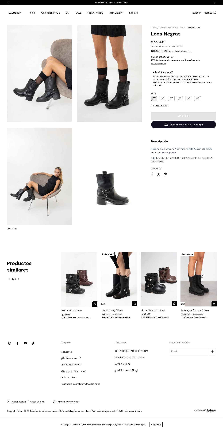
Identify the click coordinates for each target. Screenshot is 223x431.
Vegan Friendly (95, 12)
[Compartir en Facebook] (152, 174)
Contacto (66, 351)
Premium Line (116, 12)
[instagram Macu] (9, 343)
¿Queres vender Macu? (73, 371)
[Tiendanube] (205, 411)
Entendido (156, 424)
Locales (133, 12)
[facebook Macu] (17, 343)
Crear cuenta (37, 401)
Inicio (33, 12)
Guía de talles (68, 377)
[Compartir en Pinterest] (165, 174)
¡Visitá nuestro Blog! (126, 370)
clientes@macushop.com (129, 357)
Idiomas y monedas (68, 401)
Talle (153, 93)
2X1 (68, 12)
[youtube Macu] (25, 343)
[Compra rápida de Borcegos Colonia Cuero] (214, 303)
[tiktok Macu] (33, 343)
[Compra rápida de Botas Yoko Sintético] (174, 303)
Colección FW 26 (50, 12)
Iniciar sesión (18, 401)
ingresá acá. (110, 411)
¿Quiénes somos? (71, 358)
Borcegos (181, 28)
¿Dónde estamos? (71, 364)
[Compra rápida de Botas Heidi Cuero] (94, 304)
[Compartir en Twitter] (158, 174)
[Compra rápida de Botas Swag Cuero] (134, 303)
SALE (78, 12)
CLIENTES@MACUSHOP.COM (131, 351)
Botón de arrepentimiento (130, 411)
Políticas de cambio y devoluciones (80, 383)
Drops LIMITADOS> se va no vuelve (111, 2)
